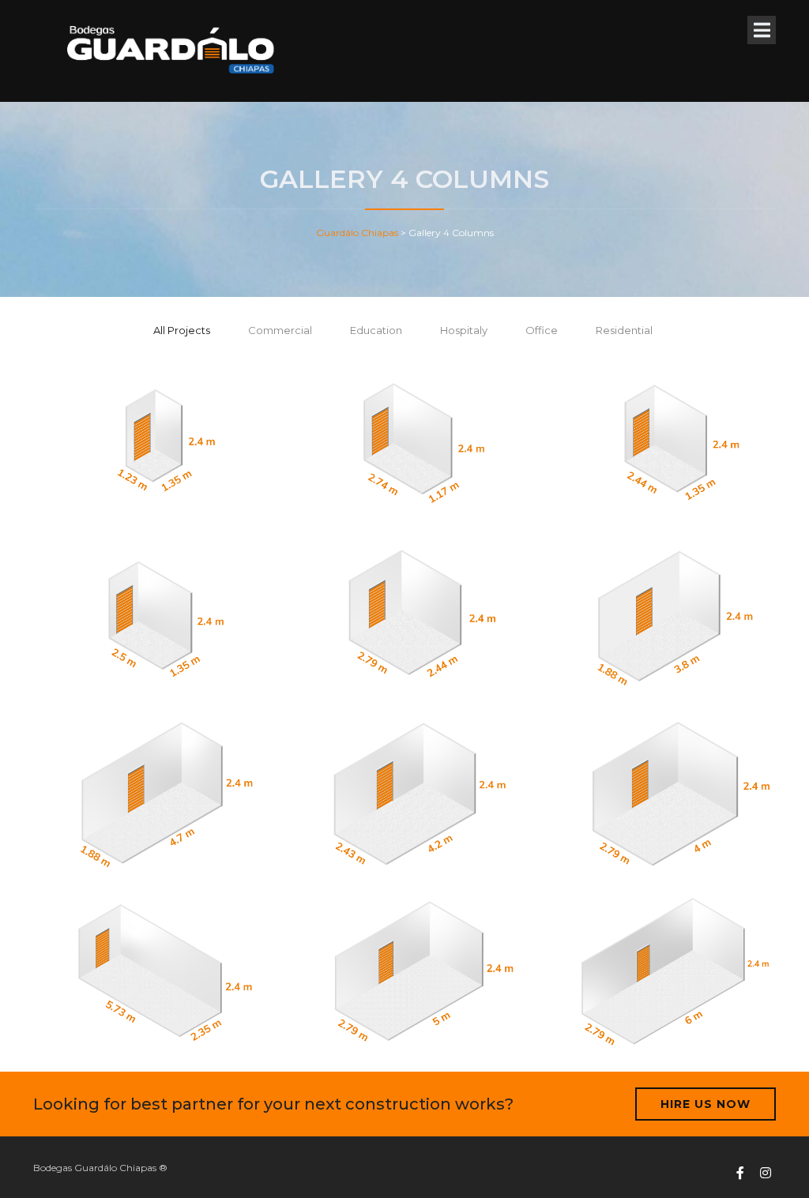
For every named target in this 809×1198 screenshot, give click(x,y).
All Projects (181, 330)
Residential (624, 330)
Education (376, 330)
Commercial (280, 330)
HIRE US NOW (705, 1104)
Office (541, 330)
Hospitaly (463, 330)
